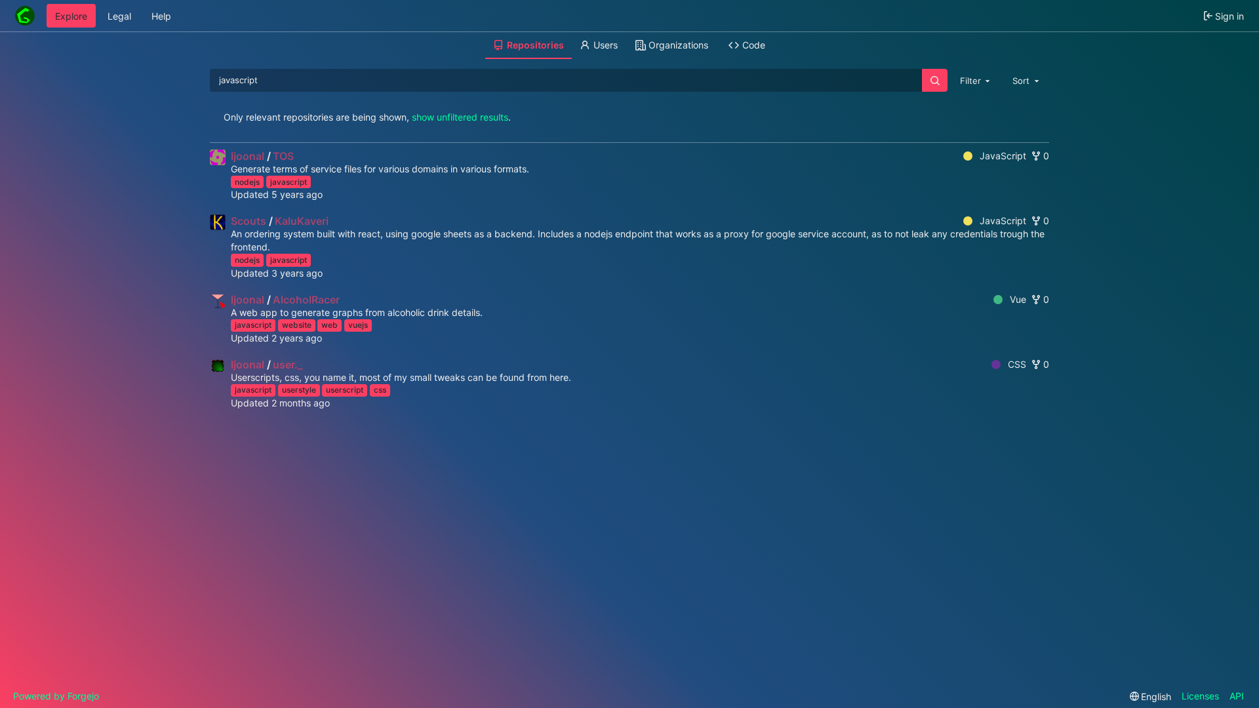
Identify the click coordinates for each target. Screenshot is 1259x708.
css (380, 390)
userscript (344, 390)
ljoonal (247, 156)
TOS (283, 156)
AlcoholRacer (306, 299)
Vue (1018, 299)
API (1236, 695)
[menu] (1151, 696)
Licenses (1200, 695)
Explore (71, 16)
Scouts (248, 220)
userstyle (299, 390)
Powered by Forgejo (56, 695)
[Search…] (934, 80)
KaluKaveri (302, 220)
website (296, 325)
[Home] (25, 16)
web (329, 325)
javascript (288, 182)
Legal (119, 16)
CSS (1017, 364)
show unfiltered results (460, 117)
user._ (287, 364)
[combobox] (976, 80)
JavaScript (1003, 155)
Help (161, 16)
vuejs (358, 325)
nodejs (247, 182)
